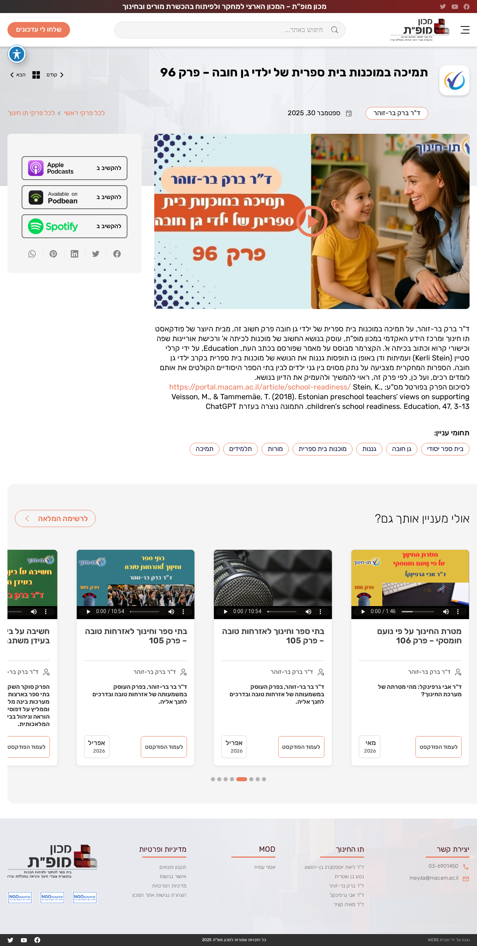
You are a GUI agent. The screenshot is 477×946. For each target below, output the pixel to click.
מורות (275, 449)
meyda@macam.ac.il (434, 878)
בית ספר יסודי (445, 449)
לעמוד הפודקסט (439, 747)
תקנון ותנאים (172, 867)
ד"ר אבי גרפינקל (347, 895)
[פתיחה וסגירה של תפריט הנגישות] (17, 54)
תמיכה (205, 449)
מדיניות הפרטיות (169, 886)
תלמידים (240, 449)
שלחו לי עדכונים (38, 29)
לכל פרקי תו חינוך (31, 113)
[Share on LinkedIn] (74, 254)
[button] (264, 779)
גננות (369, 449)
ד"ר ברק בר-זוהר (396, 113)
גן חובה (401, 449)
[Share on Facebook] (116, 254)
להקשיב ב (109, 167)
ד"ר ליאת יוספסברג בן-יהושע (334, 867)
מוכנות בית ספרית (322, 449)
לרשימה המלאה (63, 518)
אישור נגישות (172, 876)
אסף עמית (264, 867)
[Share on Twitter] (95, 254)
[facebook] (37, 940)
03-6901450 (443, 866)
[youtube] (24, 940)
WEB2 (433, 939)
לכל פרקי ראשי (84, 113)
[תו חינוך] (36, 74)
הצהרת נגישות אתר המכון (159, 895)
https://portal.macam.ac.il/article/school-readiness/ (260, 386)
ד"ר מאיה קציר (349, 904)
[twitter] (10, 940)
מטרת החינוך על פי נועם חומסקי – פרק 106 (419, 636)
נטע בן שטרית (349, 876)
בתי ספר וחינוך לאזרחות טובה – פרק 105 (273, 636)
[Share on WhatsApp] (32, 254)
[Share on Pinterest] (53, 254)
